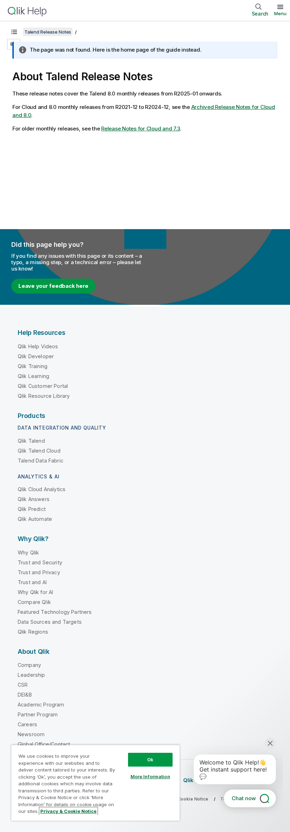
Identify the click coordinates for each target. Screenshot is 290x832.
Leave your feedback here (53, 286)
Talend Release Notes (47, 32)
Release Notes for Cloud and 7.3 (140, 128)
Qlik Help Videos (38, 346)
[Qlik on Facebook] (265, 780)
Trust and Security (40, 562)
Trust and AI (32, 582)
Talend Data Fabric (40, 461)
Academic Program (41, 705)
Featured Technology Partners (55, 612)
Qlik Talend (31, 441)
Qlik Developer (36, 356)
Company (29, 665)
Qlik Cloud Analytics (41, 489)
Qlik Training (32, 366)
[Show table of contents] (14, 32)
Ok (150, 759)
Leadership (31, 675)
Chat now (244, 798)
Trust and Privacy (39, 572)
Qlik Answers (34, 499)
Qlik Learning (33, 376)
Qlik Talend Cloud (39, 451)
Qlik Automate (35, 519)
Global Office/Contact (44, 744)
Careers (27, 724)
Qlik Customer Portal (43, 386)
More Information (150, 776)
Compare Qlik (34, 602)
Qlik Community (204, 780)
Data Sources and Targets (50, 622)
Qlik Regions (33, 632)
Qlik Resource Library (44, 396)
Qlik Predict (32, 509)
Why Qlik (28, 552)
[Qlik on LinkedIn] (252, 780)
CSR (23, 685)
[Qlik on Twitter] (239, 780)
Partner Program (38, 714)
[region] (95, 783)
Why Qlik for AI (35, 592)
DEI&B (25, 695)
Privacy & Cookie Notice (182, 799)
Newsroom (31, 734)
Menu (280, 13)
